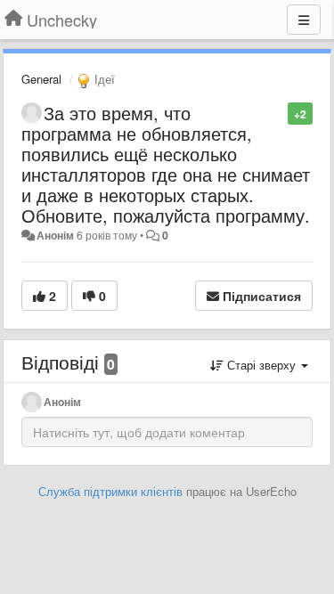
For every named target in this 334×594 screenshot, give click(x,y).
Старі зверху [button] (261, 364)
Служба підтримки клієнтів (110, 491)
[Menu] (304, 19)
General (41, 78)
